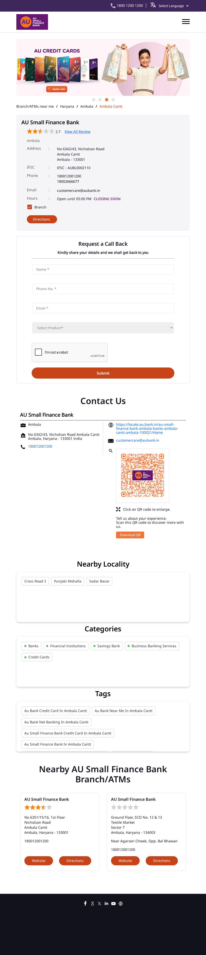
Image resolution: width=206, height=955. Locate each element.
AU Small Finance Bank (46, 799)
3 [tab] (106, 99)
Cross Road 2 (35, 581)
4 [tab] (113, 99)
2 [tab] (99, 99)
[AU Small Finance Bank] (32, 22)
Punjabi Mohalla (67, 581)
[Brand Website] (120, 902)
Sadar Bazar (99, 581)
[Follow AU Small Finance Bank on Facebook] (85, 902)
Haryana (67, 106)
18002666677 (68, 181)
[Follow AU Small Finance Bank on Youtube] (113, 902)
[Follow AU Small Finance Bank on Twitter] (99, 902)
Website (38, 860)
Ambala (86, 106)
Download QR (130, 535)
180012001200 (69, 176)
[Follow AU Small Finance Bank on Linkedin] (106, 902)
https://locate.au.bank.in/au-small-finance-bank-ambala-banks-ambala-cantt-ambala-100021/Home (147, 428)
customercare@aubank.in (78, 190)
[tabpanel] (103, 68)
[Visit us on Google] (92, 902)
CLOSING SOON (107, 198)
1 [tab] (93, 99)
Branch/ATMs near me (35, 106)
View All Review (77, 131)
